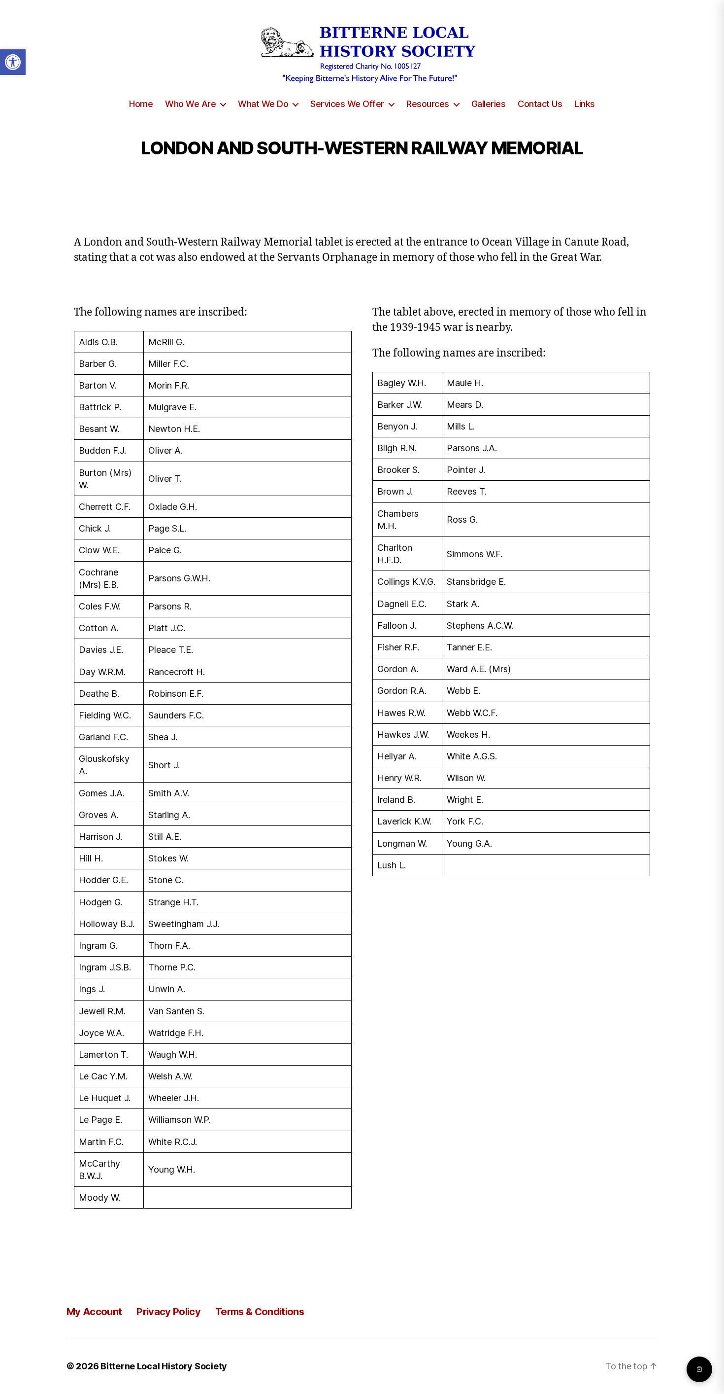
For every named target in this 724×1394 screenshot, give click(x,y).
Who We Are (190, 104)
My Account (94, 1312)
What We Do (263, 104)
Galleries (488, 104)
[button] (13, 62)
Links (584, 104)
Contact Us (540, 104)
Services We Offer (347, 104)
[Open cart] (699, 1369)
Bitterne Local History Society (163, 1366)
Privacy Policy (168, 1312)
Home (141, 104)
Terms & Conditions (259, 1312)
